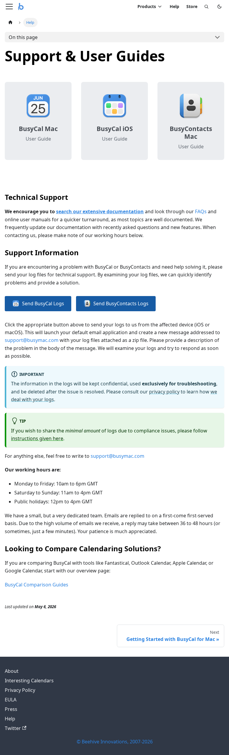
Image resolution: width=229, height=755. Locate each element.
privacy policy (164, 391)
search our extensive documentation (100, 211)
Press (11, 709)
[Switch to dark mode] (219, 6)
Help (174, 6)
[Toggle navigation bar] (9, 6)
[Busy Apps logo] (21, 6)
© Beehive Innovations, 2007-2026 (115, 741)
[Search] (206, 6)
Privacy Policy (20, 690)
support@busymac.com (31, 340)
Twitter (13, 728)
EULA (10, 699)
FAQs (201, 211)
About (11, 671)
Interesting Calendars (29, 680)
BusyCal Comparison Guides (36, 584)
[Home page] (10, 22)
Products (146, 6)
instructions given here (37, 438)
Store (191, 6)
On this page (23, 37)
